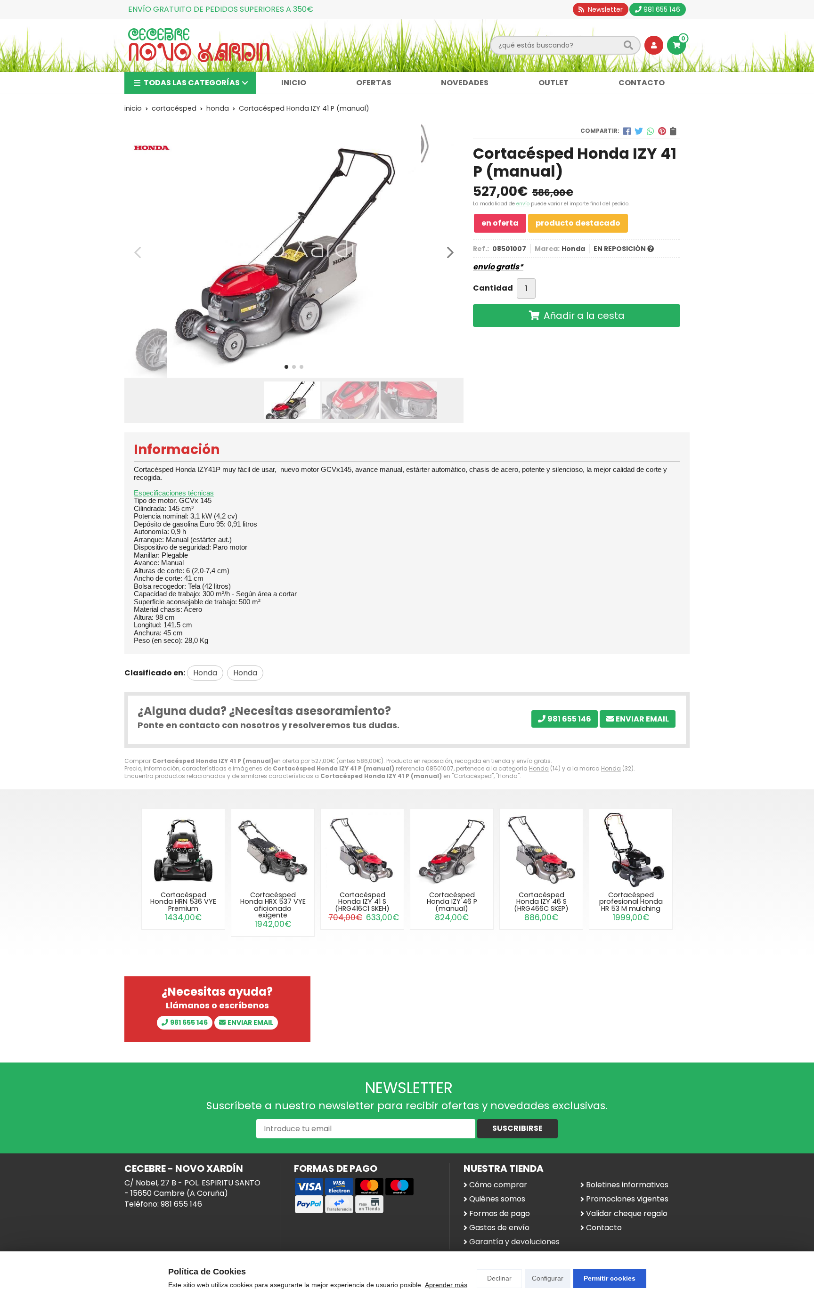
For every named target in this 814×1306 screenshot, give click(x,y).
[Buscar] (628, 45)
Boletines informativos (627, 1185)
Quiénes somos (497, 1199)
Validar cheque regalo (626, 1214)
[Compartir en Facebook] (627, 131)
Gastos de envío (499, 1228)
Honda (539, 768)
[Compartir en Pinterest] (662, 131)
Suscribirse (517, 1128)
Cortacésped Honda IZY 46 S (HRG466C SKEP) (541, 901)
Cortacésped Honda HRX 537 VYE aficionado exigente (273, 905)
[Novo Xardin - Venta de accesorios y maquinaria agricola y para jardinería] (198, 45)
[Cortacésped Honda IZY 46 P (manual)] (451, 850)
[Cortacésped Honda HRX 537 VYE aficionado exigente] (272, 850)
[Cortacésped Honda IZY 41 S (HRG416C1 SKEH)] (362, 850)
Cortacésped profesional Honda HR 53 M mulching (631, 901)
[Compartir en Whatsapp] (650, 131)
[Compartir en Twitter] (639, 131)
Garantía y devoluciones (514, 1242)
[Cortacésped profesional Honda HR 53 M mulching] (630, 850)
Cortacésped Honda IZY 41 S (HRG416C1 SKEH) (362, 901)
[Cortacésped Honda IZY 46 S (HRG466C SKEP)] (541, 850)
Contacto (604, 1228)
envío (522, 203)
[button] (286, 367)
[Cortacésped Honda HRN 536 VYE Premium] (183, 850)
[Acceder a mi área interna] (653, 45)
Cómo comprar (498, 1185)
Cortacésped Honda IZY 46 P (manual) (452, 901)
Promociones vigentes (627, 1199)
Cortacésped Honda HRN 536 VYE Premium (183, 901)
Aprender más (446, 1285)
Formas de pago (499, 1214)
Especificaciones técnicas (174, 493)
